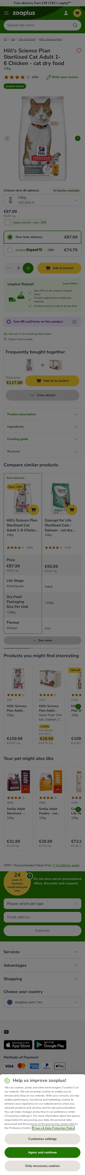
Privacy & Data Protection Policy (53, 1128)
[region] (42, 1124)
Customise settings (42, 1139)
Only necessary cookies (42, 1166)
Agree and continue (42, 1152)
